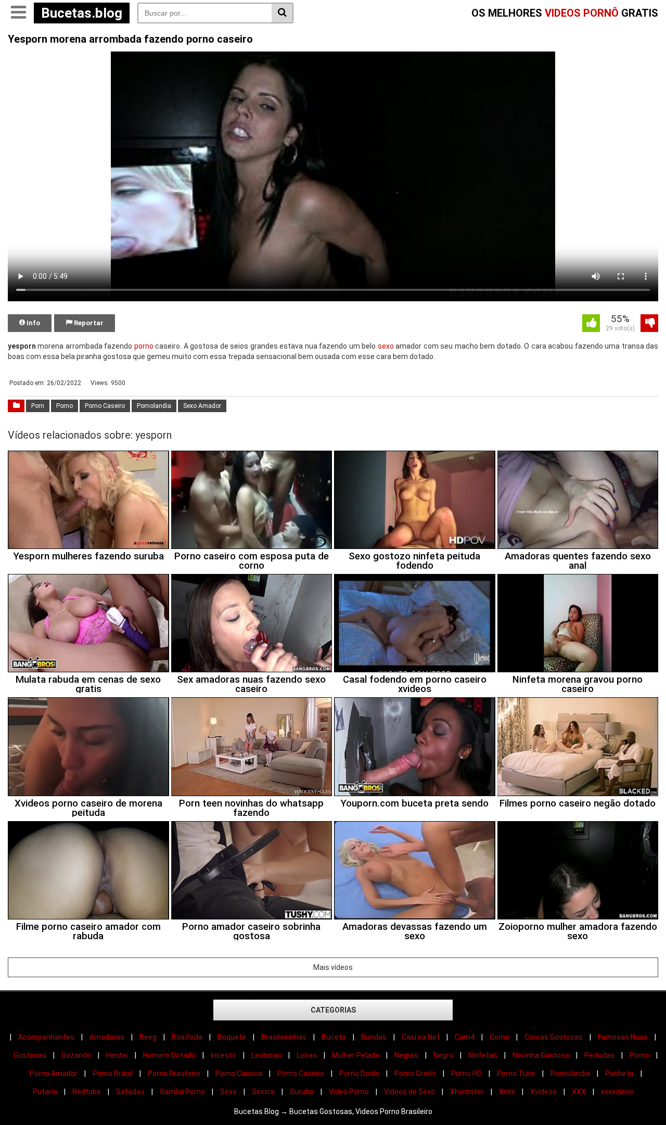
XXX (579, 1092)
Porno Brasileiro (174, 1073)
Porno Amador (54, 1073)
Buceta (334, 1037)
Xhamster (467, 1092)
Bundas (374, 1037)
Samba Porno (182, 1092)
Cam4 (465, 1037)
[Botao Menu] (18, 13)
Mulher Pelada (355, 1055)
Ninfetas (482, 1055)
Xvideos (543, 1092)
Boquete (231, 1037)
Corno (499, 1037)
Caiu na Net (421, 1037)
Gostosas (30, 1055)
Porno (64, 406)
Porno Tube (516, 1073)
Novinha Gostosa (541, 1055)
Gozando (76, 1055)
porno (143, 346)
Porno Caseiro (105, 406)
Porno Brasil (113, 1073)
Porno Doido (359, 1073)
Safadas (130, 1092)
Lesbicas (266, 1055)
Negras (406, 1055)
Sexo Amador (202, 406)
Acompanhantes (46, 1037)
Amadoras (106, 1037)
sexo (386, 346)
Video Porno (349, 1092)
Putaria (45, 1092)
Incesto (223, 1055)
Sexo (228, 1092)
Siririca (263, 1092)
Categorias (333, 1010)
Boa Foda (187, 1037)
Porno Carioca (238, 1073)
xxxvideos (617, 1092)
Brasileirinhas (283, 1037)
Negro (443, 1055)
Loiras (307, 1055)
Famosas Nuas (623, 1037)
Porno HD (466, 1073)
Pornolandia (154, 406)
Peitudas (599, 1055)
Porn (37, 406)
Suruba (302, 1092)
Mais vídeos (333, 967)
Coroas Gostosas (553, 1037)
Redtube (86, 1092)
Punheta (619, 1073)
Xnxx (507, 1092)
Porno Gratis (415, 1073)
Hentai (117, 1055)
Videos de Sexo (409, 1092)
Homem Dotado (169, 1055)
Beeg (148, 1037)
